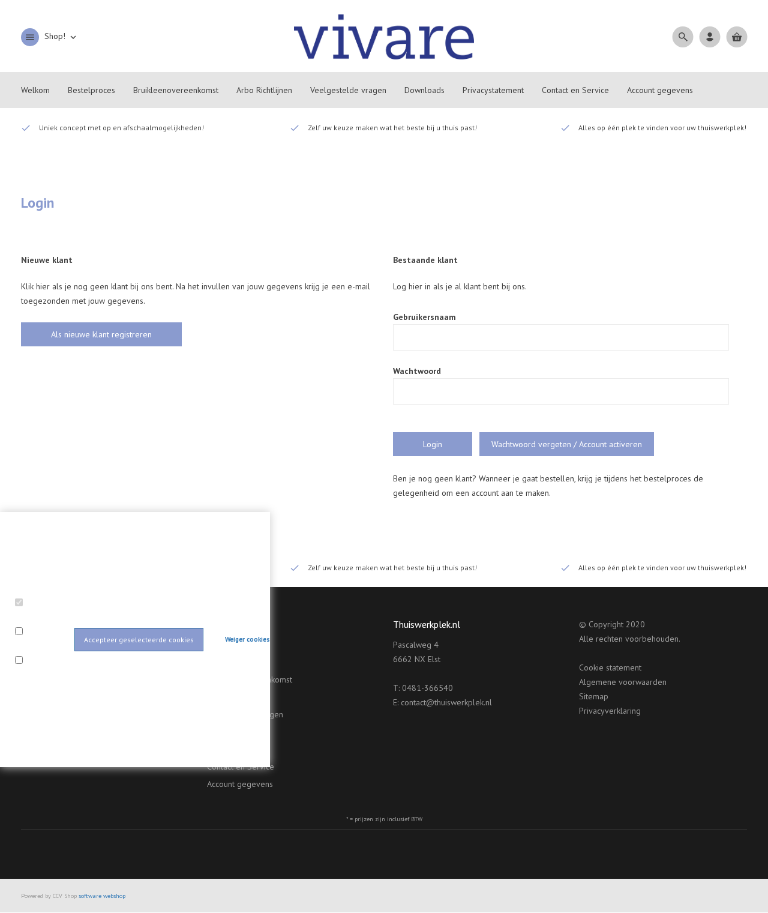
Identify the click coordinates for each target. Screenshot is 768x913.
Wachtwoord (417, 371)
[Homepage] (384, 36)
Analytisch (35, 646)
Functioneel (38, 617)
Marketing (35, 675)
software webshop (102, 896)
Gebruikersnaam (424, 317)
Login (432, 444)
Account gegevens (240, 784)
